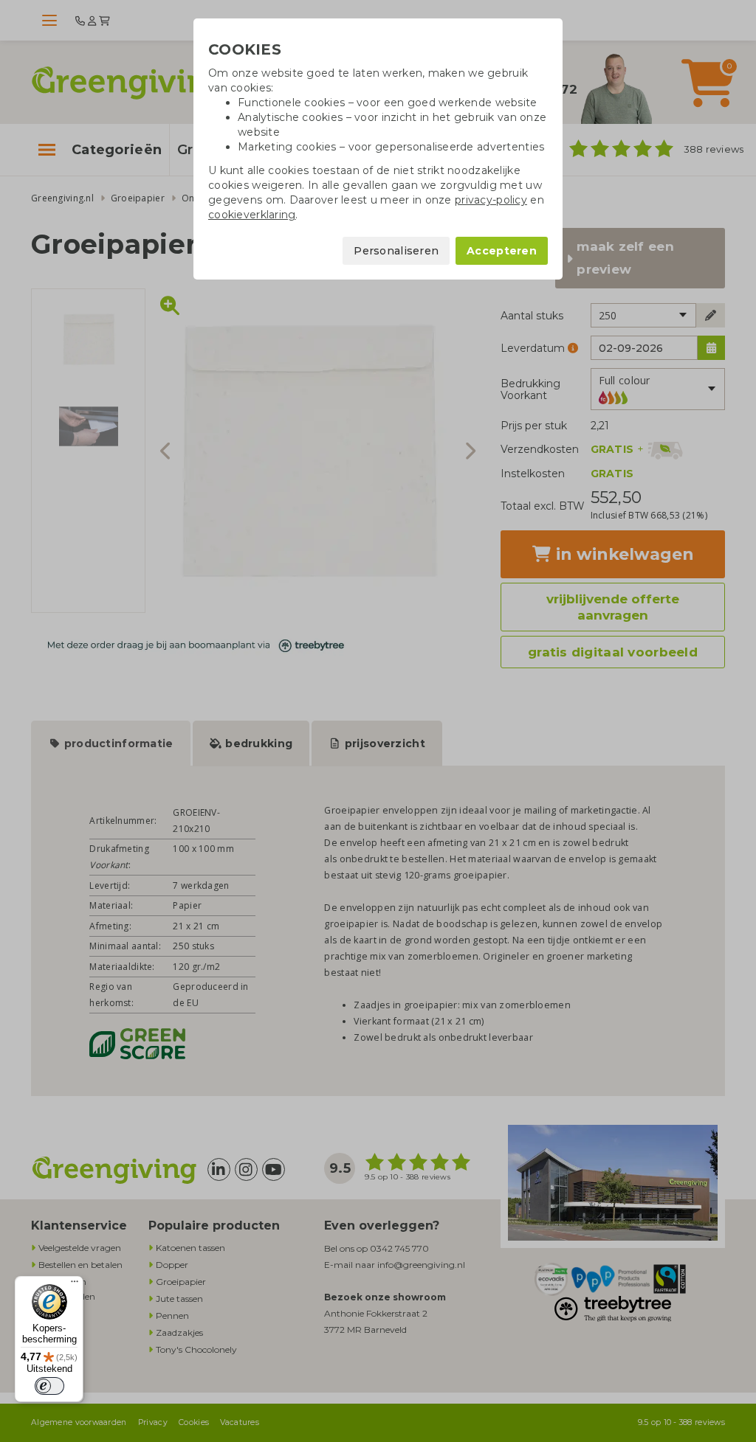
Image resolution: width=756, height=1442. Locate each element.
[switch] (49, 1386)
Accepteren (502, 250)
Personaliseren (396, 250)
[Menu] (74, 1285)
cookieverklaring (251, 214)
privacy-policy (491, 200)
